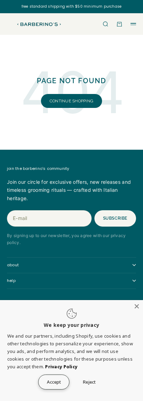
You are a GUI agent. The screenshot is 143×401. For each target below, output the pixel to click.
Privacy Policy (61, 366)
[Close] (136, 306)
